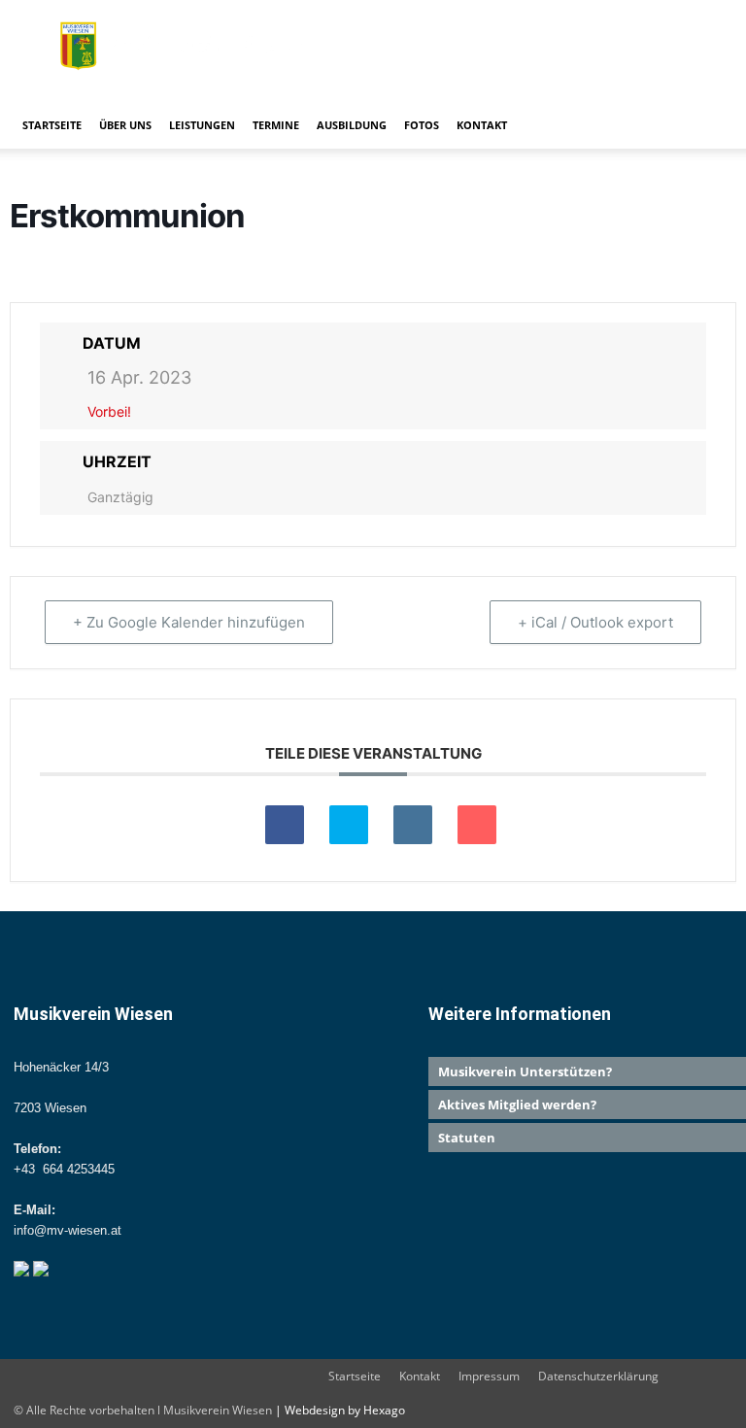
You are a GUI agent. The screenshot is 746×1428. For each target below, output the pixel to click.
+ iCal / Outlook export (595, 622)
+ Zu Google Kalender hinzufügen (189, 622)
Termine (276, 125)
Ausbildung (352, 125)
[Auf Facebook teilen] (284, 824)
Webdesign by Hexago (345, 1410)
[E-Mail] (477, 824)
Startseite (52, 125)
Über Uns (125, 125)
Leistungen (202, 125)
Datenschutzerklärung (598, 1376)
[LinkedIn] (412, 824)
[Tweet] (348, 824)
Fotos (421, 125)
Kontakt (482, 125)
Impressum (489, 1376)
